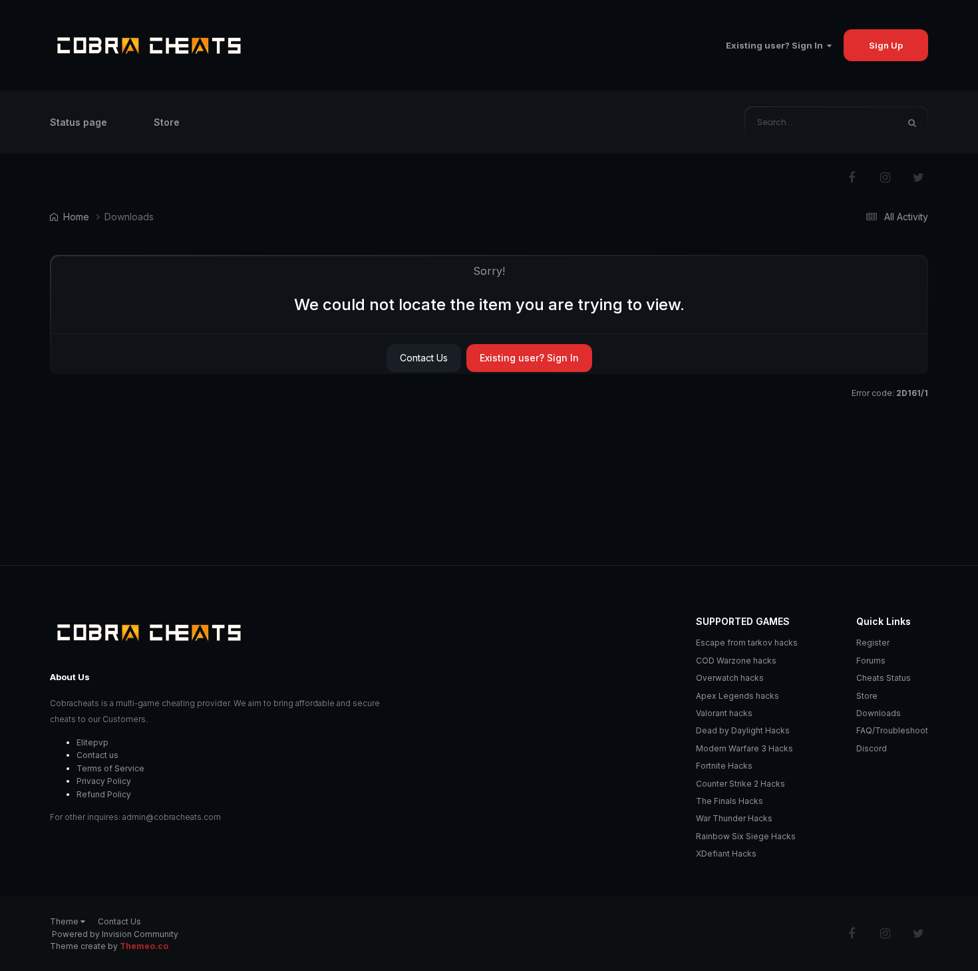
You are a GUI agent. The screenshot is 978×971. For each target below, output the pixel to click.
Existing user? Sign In (776, 45)
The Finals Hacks (729, 801)
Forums (871, 661)
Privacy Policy (104, 781)
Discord (871, 748)
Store (167, 122)
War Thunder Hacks (734, 818)
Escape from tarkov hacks (747, 643)
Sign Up (886, 45)
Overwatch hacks (730, 678)
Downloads (878, 713)
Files (869, 122)
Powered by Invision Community (115, 934)
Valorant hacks (724, 713)
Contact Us (424, 357)
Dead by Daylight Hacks (743, 730)
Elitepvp (92, 742)
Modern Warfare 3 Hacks (744, 748)
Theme (65, 921)
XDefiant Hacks (726, 854)
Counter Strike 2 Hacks (740, 784)
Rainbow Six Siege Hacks (746, 836)
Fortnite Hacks (724, 766)
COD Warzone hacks (736, 661)
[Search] (912, 122)
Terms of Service (110, 768)
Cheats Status (883, 678)
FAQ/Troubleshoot (892, 730)
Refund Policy (104, 794)
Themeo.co (144, 946)
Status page (78, 122)
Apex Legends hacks (737, 696)
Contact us (97, 755)
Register (873, 643)
